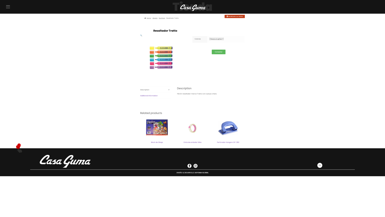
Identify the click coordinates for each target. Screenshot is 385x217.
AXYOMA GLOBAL (202, 172)
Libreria (154, 18)
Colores (198, 39)
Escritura (162, 18)
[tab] (155, 90)
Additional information (149, 96)
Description (144, 90)
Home (149, 18)
